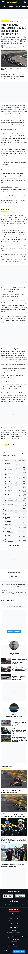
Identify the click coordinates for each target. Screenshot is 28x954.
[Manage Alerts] (16, 576)
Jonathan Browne (6, 187)
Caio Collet (11, 296)
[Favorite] (20, 46)
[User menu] (24, 2)
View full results (14, 545)
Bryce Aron (22, 180)
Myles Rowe (9, 235)
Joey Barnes (7, 45)
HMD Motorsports (10, 165)
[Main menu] (3, 2)
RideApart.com (14, 923)
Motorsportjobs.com (14, 916)
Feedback (14, 930)
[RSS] (22, 904)
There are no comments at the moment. (14, 605)
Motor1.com (14, 913)
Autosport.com (14, 918)
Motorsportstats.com (14, 920)
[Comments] (24, 46)
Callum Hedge (9, 162)
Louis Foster (14, 74)
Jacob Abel (4, 200)
